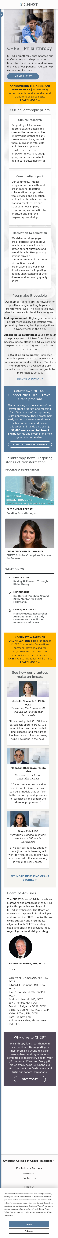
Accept (29, 1224)
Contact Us (29, 1178)
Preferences (29, 1231)
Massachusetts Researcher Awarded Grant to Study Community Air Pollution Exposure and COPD (30, 618)
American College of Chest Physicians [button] (27, 1160)
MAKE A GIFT (23, 76)
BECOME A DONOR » (30, 378)
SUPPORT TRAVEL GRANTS (30, 444)
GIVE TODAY (30, 1079)
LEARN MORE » (30, 100)
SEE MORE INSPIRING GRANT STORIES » (30, 878)
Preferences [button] (9, 1215)
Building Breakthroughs (21, 513)
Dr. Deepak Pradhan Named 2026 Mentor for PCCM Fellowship (31, 599)
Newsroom (29, 1173)
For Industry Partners (29, 1168)
